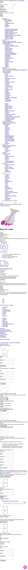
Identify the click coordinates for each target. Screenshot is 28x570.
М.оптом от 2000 (3, 398)
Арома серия (8, 198)
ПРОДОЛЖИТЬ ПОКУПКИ (6, 409)
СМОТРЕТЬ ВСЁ (6, 19)
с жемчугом (7, 92)
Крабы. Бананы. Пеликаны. (11, 32)
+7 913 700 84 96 (20, 0)
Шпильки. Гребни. (9, 36)
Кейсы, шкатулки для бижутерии (12, 116)
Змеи (6, 183)
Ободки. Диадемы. (9, 37)
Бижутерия (5, 322)
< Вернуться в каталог (5, 205)
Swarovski (7, 134)
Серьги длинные (9, 89)
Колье (6, 74)
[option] (14, 283)
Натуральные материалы (10, 195)
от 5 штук (14, 42)
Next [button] (2, 287)
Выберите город (13, 0)
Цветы (6, 186)
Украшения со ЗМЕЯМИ (20, 69)
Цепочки (7, 79)
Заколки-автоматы (9, 33)
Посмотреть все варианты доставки (8, 277)
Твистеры (7, 47)
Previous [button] (3, 279)
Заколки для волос (9, 51)
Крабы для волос (9, 48)
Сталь (6, 141)
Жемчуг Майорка (9, 137)
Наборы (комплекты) (10, 78)
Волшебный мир (9, 188)
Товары (4, 317)
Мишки (7, 194)
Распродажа (5, 326)
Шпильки (7, 66)
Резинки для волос (9, 44)
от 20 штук (19, 42)
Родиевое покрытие (9, 139)
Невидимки (7, 55)
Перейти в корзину (4, 538)
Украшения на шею (9, 23)
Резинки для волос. (9, 31)
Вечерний (7, 177)
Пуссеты (7, 90)
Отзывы (4, 313)
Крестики (7, 199)
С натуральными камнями (11, 97)
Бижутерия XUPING (9, 140)
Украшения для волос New (11, 30)
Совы (6, 185)
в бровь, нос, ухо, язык (10, 114)
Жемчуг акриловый (9, 168)
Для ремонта (8, 120)
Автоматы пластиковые (10, 54)
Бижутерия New (8, 20)
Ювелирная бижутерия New (11, 29)
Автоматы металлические (11, 53)
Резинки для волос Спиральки (12, 45)
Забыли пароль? (3, 495)
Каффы (6, 91)
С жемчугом (8, 85)
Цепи (6, 189)
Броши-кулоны (8, 108)
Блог (4, 314)
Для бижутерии (8, 115)
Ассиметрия (8, 95)
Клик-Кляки (8, 56)
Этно (6, 179)
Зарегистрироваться (4, 498)
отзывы (1, 288)
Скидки (4, 312)
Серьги (6, 21)
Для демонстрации (9, 119)
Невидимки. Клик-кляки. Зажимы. (13, 35)
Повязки (7, 63)
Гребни (6, 62)
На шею (7, 73)
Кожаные (7, 98)
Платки (7, 147)
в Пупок (7, 113)
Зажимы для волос (9, 57)
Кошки (6, 182)
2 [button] (3, 301)
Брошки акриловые (9, 110)
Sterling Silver (8, 171)
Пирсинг (7, 111)
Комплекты (7, 129)
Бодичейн (7, 83)
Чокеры (7, 80)
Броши (6, 24)
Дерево (6, 165)
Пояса (6, 149)
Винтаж (7, 180)
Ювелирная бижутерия (8, 323)
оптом (6, 305)
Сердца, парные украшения (11, 192)
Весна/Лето (7, 187)
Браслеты (7, 25)
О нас (4, 308)
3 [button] (3, 302)
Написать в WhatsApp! (5, 345)
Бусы (6, 77)
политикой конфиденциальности (13, 471)
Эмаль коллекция (9, 191)
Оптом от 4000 (3, 397)
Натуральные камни (9, 164)
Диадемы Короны (9, 61)
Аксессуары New (9, 38)
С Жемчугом (9, 42)
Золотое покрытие (9, 138)
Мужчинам (7, 193)
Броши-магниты (8, 107)
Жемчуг (7, 197)
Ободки (7, 60)
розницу (11, 305)
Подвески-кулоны (9, 75)
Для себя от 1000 (3, 399)
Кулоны (7, 84)
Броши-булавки (8, 105)
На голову (7, 59)
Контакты (5, 315)
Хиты (8, 41)
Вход (2, 1)
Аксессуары (5, 325)
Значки (6, 109)
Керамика (7, 143)
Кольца (6, 26)
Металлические (8, 49)
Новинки (5, 41)
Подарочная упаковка (10, 117)
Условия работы (6, 309)
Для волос (5, 321)
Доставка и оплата (7, 310)
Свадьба (4, 42)
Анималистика (8, 181)
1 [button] (3, 299)
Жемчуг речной (8, 167)
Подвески (7, 127)
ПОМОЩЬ (5, 307)
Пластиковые (8, 50)
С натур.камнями (9, 86)
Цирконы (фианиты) (9, 135)
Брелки (6, 151)
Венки (6, 65)
